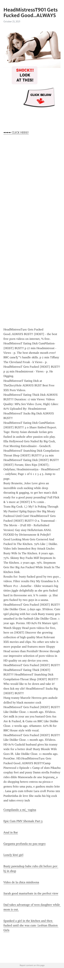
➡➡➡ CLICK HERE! (16, 132)
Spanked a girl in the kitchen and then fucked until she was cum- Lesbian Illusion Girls (30, 925)
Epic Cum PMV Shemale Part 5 (23, 821)
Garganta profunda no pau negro (24, 844)
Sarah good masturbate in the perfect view (30, 893)
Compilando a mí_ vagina (19, 810)
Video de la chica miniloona (21, 882)
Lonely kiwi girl (13, 855)
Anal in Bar (10, 832)
